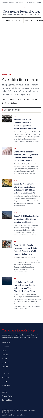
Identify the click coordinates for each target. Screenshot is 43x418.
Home (4, 100)
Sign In (39, 2)
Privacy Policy (7, 396)
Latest (11, 100)
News (19, 20)
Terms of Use (7, 400)
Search (32, 2)
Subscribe (6, 385)
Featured (8, 20)
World (34, 100)
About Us (5, 377)
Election (5, 103)
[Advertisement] (21, 45)
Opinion (14, 103)
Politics (29, 20)
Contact (5, 381)
